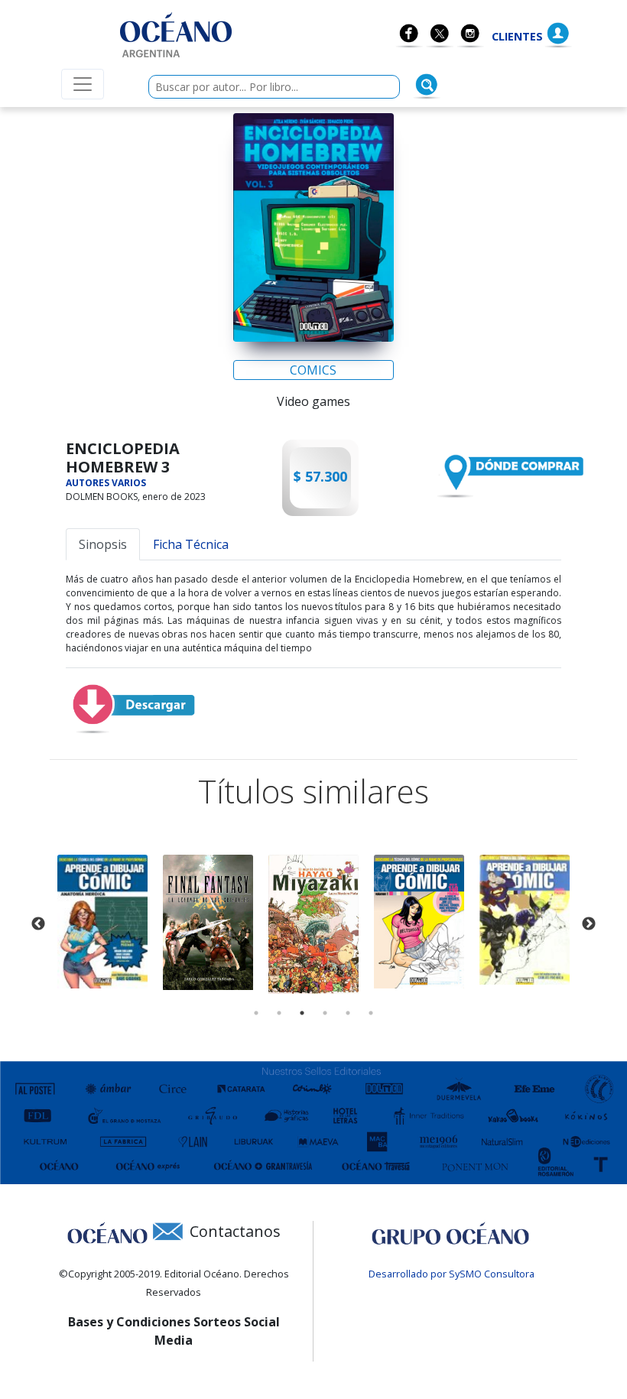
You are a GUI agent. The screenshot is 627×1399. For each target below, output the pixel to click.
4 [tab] (325, 1013)
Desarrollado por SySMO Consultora (451, 1274)
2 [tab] (279, 1013)
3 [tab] (302, 1013)
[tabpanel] (102, 921)
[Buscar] (427, 85)
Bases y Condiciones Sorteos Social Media (174, 1331)
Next (588, 924)
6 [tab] (370, 1013)
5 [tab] (348, 1013)
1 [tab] (256, 1013)
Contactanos (235, 1231)
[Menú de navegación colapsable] (82, 84)
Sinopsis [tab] (103, 544)
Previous (38, 924)
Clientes (517, 36)
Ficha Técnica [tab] (191, 544)
